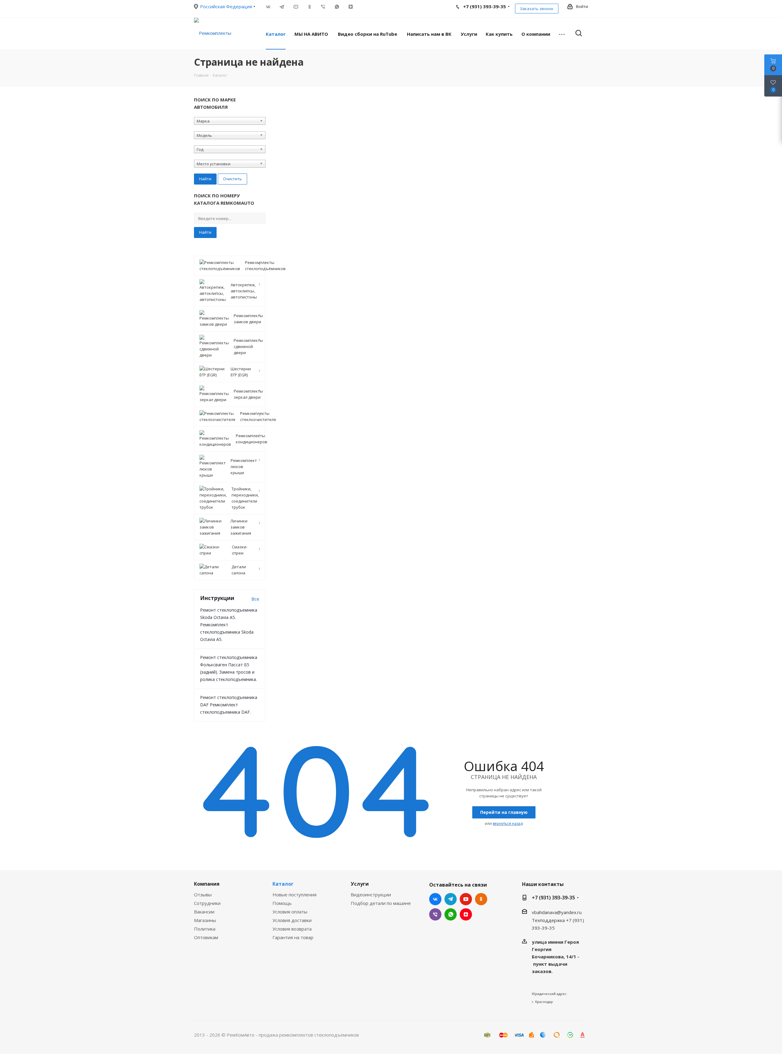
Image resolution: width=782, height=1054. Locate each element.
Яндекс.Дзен (350, 7)
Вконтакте (268, 7)
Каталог (283, 883)
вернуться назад (508, 823)
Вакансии (204, 912)
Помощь (282, 903)
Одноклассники (309, 7)
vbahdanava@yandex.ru (557, 912)
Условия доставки (292, 920)
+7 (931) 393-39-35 (553, 897)
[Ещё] (562, 33)
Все (255, 599)
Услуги (360, 883)
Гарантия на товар (292, 937)
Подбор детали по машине (381, 903)
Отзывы (203, 894)
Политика (204, 929)
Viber (323, 7)
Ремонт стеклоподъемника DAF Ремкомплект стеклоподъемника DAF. (228, 704)
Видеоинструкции (371, 894)
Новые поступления (294, 894)
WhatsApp (337, 7)
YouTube (295, 7)
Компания (207, 883)
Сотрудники (207, 903)
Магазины (205, 920)
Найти (205, 232)
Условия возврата (292, 929)
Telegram (282, 7)
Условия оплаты (289, 912)
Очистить (232, 178)
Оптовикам (206, 937)
